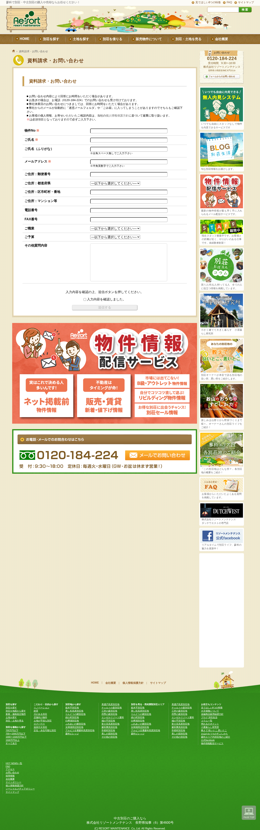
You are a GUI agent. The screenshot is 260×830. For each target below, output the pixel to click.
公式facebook (208, 740)
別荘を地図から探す (16, 711)
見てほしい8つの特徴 (208, 2)
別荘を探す (11, 707)
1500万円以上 (13, 740)
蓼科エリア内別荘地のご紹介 (215, 737)
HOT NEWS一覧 (14, 763)
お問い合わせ (12, 772)
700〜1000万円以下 (15, 733)
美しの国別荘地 (109, 733)
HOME (95, 682)
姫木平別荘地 (72, 707)
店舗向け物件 (40, 717)
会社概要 (110, 682)
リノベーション (41, 707)
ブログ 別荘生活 (209, 717)
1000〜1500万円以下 (16, 737)
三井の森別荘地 (109, 711)
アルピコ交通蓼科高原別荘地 (79, 730)
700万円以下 (12, 730)
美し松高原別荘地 (74, 711)
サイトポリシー (13, 782)
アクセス (10, 769)
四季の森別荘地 (109, 714)
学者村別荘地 (108, 730)
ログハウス (39, 724)
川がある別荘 (40, 714)
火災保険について (210, 711)
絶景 (36, 711)
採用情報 (10, 775)
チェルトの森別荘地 (112, 707)
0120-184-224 (222, 58)
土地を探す (11, 717)
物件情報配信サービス (212, 743)
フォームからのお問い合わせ (222, 76)
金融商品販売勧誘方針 (212, 714)
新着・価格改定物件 (16, 714)
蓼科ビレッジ (72, 733)
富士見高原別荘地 (110, 724)
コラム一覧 (206, 720)
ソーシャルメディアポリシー (20, 788)
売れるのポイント (210, 724)
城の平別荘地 (108, 720)
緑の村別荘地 (72, 717)
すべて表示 (11, 743)
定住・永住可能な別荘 (45, 730)
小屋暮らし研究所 (210, 727)
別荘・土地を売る (15, 720)
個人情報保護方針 (117, 115)
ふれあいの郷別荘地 (75, 724)
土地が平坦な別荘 (43, 720)
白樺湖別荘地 (72, 720)
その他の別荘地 (109, 737)
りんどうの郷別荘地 (75, 714)
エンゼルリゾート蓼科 (113, 717)
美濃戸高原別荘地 (110, 704)
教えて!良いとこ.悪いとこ (214, 730)
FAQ (229, 2)
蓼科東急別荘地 (109, 727)
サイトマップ (246, 2)
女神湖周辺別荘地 (74, 727)
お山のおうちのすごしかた (214, 733)
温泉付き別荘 (40, 727)
